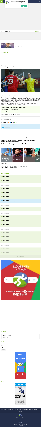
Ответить (3, 349)
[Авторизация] (40, 1)
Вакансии (9, 409)
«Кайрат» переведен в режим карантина (9, 181)
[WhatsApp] (14, 122)
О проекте (5, 409)
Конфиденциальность (33, 409)
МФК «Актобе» (3, 119)
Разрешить (24, 6)
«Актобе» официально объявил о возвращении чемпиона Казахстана (14, 107)
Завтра (10, 31)
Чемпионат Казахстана (7, 335)
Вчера (2, 31)
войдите (6, 167)
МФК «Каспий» (8, 119)
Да (2, 345)
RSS (21, 411)
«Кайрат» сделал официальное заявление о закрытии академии (13, 234)
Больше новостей (20, 256)
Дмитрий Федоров (9, 114)
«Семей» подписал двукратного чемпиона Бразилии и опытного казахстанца (16, 225)
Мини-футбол (4, 52)
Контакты (14, 409)
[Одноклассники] (8, 122)
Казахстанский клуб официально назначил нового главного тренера (14, 250)
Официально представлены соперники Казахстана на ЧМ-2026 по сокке (15, 217)
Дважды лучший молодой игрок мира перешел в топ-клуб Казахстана (14, 221)
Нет (2, 347)
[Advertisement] (20, 16)
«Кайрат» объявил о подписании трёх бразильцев (10, 254)
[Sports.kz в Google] (20, 299)
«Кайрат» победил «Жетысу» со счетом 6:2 (9, 189)
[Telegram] (17, 122)
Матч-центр (37, 31)
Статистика (19, 409)
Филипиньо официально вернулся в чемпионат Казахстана (12, 111)
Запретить (18, 6)
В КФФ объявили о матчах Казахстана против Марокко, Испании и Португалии (16, 197)
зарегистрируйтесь (13, 167)
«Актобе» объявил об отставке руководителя (10, 109)
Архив (39, 409)
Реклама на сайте (25, 409)
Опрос (2, 341)
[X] (11, 122)
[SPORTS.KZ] (20, 365)
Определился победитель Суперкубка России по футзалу (12, 201)
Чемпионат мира (5, 337)
